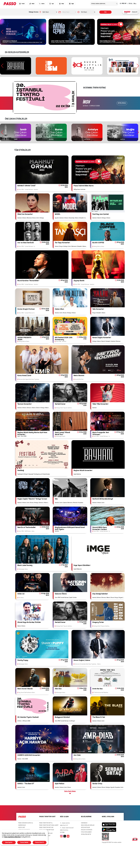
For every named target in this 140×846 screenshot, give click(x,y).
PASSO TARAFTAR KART (68, 828)
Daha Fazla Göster (70, 791)
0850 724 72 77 (64, 825)
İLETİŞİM (62, 832)
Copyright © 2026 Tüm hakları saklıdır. (112, 842)
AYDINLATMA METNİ (86, 834)
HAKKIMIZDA (84, 823)
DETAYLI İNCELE (122, 103)
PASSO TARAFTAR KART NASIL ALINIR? (48, 825)
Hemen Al (134, 12)
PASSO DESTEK (66, 823)
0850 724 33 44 (64, 830)
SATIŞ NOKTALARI (85, 827)
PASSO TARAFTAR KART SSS (46, 827)
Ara (105, 12)
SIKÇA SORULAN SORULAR (87, 825)
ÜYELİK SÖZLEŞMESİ (86, 832)
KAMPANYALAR (22, 825)
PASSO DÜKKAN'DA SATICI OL (25, 823)
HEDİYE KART (21, 827)
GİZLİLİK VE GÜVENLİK (86, 829)
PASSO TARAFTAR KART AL (45, 823)
